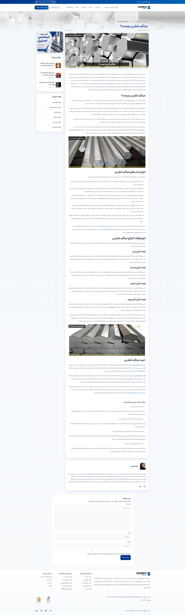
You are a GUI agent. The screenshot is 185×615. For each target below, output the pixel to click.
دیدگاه (129, 504)
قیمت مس (88, 589)
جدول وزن (97, 7)
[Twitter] (144, 486)
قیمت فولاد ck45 (67, 586)
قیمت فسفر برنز (87, 586)
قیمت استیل (88, 577)
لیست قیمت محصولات (110, 7)
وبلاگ (90, 7)
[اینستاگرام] (41, 611)
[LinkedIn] (140, 486)
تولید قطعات (69, 7)
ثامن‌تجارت (145, 21)
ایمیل (129, 542)
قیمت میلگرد (68, 577)
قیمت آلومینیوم (87, 583)
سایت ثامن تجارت (109, 229)
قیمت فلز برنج (87, 580)
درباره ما (77, 7)
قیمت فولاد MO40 (67, 589)
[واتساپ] (46, 611)
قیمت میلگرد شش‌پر (139, 376)
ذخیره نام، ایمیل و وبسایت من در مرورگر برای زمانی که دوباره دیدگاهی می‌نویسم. (109, 554)
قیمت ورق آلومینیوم (66, 583)
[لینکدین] (37, 611)
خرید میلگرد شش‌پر (137, 365)
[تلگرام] (50, 611)
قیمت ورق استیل (67, 580)
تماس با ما (83, 7)
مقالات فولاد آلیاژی (135, 21)
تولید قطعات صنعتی (46, 577)
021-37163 (144, 600)
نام (130, 533)
